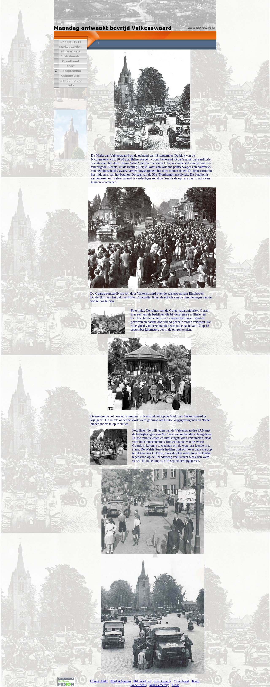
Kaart (195, 681)
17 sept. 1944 (99, 681)
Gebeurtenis (139, 685)
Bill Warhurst (142, 681)
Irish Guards (162, 681)
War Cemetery (159, 685)
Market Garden (121, 681)
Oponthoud (181, 681)
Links (175, 685)
